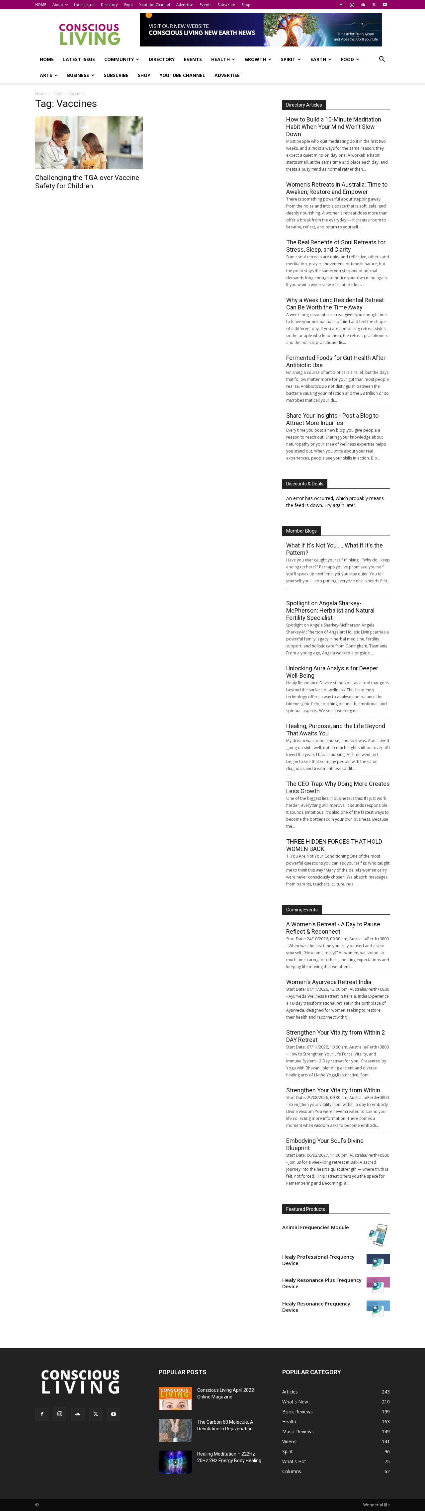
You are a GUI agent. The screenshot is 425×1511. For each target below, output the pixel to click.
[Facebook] (341, 4)
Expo (128, 4)
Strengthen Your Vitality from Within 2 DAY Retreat (335, 1036)
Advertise (184, 4)
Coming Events (302, 909)
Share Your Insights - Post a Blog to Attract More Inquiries (332, 419)
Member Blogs (301, 531)
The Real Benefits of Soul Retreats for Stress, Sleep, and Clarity (335, 246)
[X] (374, 4)
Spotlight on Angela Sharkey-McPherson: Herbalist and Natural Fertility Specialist (330, 610)
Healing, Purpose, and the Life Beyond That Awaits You (335, 729)
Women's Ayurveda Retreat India (328, 981)
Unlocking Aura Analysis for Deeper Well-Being (332, 672)
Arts (46, 75)
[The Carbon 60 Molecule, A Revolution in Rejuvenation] (175, 1430)
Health (220, 59)
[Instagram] (352, 4)
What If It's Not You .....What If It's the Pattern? (334, 549)
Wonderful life (376, 1505)
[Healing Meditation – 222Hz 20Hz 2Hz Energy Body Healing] (175, 1462)
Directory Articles (304, 105)
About (57, 4)
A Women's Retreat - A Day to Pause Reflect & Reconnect (333, 928)
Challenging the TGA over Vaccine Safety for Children (87, 182)
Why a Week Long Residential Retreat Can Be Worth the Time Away (335, 303)
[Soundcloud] (363, 4)
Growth (255, 59)
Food (347, 59)
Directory (109, 4)
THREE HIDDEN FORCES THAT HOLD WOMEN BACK (334, 845)
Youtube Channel (154, 4)
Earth (318, 59)
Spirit (288, 59)
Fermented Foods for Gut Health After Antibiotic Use (335, 361)
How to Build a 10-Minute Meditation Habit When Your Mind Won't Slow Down (333, 126)
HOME (40, 4)
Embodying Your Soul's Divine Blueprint (325, 1144)
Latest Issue (84, 4)
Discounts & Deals (304, 483)
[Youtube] (385, 4)
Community (119, 59)
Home (41, 93)
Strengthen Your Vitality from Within (333, 1090)
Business (78, 75)
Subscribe (226, 4)
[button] (382, 60)
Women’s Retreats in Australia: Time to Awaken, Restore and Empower (336, 188)
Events (205, 4)
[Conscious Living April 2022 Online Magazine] (175, 1398)
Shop (245, 4)
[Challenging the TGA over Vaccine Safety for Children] (89, 142)
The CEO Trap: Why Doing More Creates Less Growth (338, 787)
